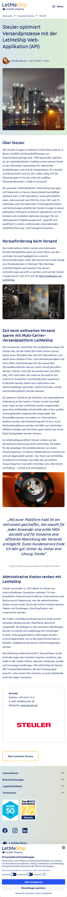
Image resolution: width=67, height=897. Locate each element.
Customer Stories (25, 15)
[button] (33, 773)
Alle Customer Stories (20, 756)
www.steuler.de (29, 705)
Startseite (7, 15)
